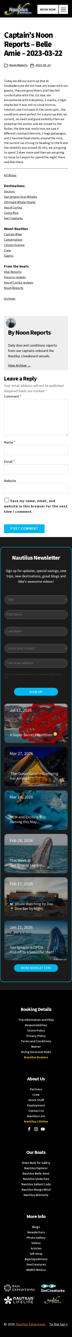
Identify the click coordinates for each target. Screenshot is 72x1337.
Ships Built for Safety (36, 1163)
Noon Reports (18, 65)
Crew (7, 250)
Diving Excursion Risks (36, 1052)
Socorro (9, 191)
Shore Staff (36, 1100)
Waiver (36, 1046)
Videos (36, 1243)
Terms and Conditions (36, 1041)
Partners (36, 1089)
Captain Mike (13, 234)
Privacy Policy (36, 1036)
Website (10, 480)
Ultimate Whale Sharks (20, 202)
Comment (12, 396)
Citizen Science (14, 245)
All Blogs (10, 175)
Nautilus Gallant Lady (36, 1184)
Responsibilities (36, 1025)
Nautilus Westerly (36, 1195)
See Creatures (13, 218)
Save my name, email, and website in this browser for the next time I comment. (36, 506)
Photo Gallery (36, 1238)
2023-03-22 (43, 65)
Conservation (13, 240)
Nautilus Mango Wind (36, 1189)
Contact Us (36, 1111)
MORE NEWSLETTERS (36, 968)
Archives (9, 299)
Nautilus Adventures (31, 1324)
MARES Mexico (36, 1270)
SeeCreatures (36, 1264)
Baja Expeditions (36, 1259)
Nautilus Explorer (36, 1168)
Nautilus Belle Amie (36, 1173)
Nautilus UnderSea (36, 1179)
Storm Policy (36, 1030)
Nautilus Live (36, 1116)
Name (9, 442)
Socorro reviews (15, 277)
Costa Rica (11, 213)
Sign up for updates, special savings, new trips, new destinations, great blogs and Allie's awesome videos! (36, 576)
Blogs (36, 1227)
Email (9, 461)
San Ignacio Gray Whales (20, 197)
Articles (36, 1248)
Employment (36, 1105)
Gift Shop (36, 1254)
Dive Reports (13, 272)
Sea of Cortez (13, 207)
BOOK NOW (48, 9)
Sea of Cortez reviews (18, 282)
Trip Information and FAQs (36, 1020)
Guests (8, 256)
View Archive (19, 365)
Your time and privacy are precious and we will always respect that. (33, 676)
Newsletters (36, 1232)
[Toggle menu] (63, 9)
